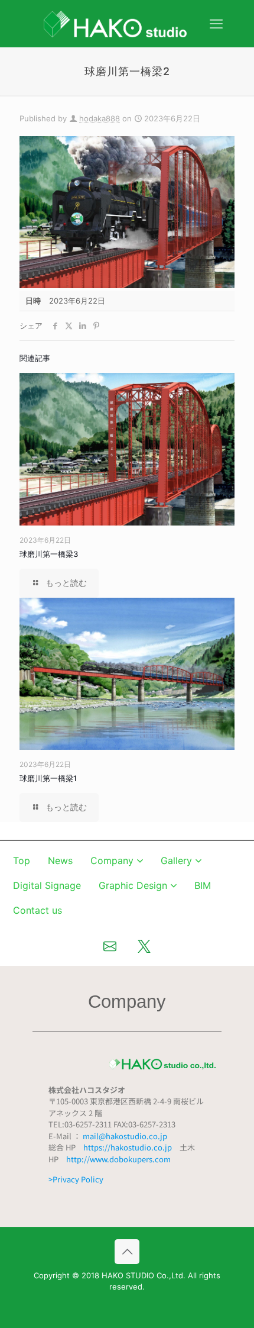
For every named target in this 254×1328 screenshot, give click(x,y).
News (60, 860)
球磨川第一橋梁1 (48, 778)
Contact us (37, 910)
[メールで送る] (109, 946)
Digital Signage (47, 885)
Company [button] (111, 860)
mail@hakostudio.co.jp (125, 1136)
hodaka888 (99, 118)
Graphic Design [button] (133, 885)
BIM (202, 885)
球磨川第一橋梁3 (48, 553)
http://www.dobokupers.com (118, 1159)
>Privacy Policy (75, 1179)
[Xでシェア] (144, 946)
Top (21, 860)
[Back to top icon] (127, 1251)
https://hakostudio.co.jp (127, 1147)
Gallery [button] (176, 860)
